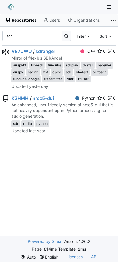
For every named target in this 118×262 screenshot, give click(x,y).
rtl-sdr (83, 79)
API (94, 256)
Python (88, 98)
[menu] (28, 257)
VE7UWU (21, 51)
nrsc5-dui (43, 98)
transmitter (53, 79)
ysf (45, 72)
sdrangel (45, 51)
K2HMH (20, 98)
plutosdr (99, 72)
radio (27, 123)
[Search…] (66, 36)
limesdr (37, 65)
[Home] (11, 7)
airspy (18, 72)
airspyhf (19, 65)
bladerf (82, 72)
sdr (68, 72)
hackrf (33, 72)
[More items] (113, 20)
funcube (54, 65)
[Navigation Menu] (109, 7)
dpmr (56, 72)
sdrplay (72, 65)
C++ (91, 51)
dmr (70, 79)
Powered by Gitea (44, 241)
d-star (88, 65)
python (42, 123)
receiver (104, 65)
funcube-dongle (26, 79)
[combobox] (84, 36)
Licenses (74, 256)
